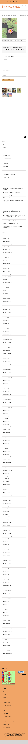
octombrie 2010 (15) (7, 628)
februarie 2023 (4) (7, 268)
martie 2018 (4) (6, 391)
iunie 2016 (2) (6, 446)
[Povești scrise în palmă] (19, 90)
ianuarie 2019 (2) (6, 366)
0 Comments (19, 40)
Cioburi (4, 150)
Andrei (4, 226)
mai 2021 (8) (5, 325)
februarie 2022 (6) (7, 301)
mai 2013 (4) (5, 547)
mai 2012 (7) (5, 577)
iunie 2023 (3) (6, 257)
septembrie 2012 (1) (7, 566)
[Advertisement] (14, 114)
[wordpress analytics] (24, 674)
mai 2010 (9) (5, 642)
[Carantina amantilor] (4, 95)
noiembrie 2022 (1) (7, 276)
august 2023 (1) (6, 255)
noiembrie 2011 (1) (7, 593)
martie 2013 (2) (6, 552)
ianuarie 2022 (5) (6, 304)
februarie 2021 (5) (7, 334)
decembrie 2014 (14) (7, 495)
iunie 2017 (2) (6, 416)
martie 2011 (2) (6, 615)
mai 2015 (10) (6, 481)
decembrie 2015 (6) (7, 462)
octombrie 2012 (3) (7, 563)
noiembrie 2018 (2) (7, 372)
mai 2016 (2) (5, 448)
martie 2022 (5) (6, 298)
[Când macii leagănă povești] (4, 90)
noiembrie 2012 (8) (7, 560)
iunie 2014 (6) (6, 511)
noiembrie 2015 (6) (7, 465)
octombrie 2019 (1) (7, 353)
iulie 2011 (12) (6, 604)
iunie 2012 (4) (6, 574)
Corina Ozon (6, 40)
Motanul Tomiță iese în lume (9, 197)
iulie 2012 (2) (5, 571)
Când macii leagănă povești (9, 195)
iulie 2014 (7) (5, 508)
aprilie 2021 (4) (6, 328)
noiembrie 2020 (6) (7, 342)
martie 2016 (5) (6, 454)
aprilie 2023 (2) (6, 263)
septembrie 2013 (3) (7, 536)
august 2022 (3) (6, 285)
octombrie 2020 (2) (7, 345)
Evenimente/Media (7, 158)
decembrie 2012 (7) (7, 557)
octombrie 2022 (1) (7, 279)
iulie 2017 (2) (5, 413)
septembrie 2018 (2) (7, 377)
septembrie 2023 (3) (7, 252)
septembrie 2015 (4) (7, 470)
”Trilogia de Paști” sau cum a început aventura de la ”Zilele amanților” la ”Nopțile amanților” (12, 211)
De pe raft (5, 152)
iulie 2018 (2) (5, 383)
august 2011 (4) (6, 601)
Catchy (4, 147)
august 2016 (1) (6, 443)
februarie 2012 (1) (7, 585)
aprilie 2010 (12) (6, 645)
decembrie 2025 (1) (7, 241)
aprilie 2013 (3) (6, 549)
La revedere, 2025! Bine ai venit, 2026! (11, 192)
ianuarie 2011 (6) (6, 620)
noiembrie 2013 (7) (7, 530)
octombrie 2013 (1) (7, 533)
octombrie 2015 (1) (7, 467)
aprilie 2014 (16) (6, 516)
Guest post (5, 160)
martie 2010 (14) (6, 647)
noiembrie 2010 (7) (7, 626)
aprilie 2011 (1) (6, 612)
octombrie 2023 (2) (7, 249)
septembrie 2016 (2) (7, 440)
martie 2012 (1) (6, 582)
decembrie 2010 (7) (7, 623)
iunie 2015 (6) (6, 478)
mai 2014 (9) (5, 514)
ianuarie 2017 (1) (6, 429)
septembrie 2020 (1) (7, 347)
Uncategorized (6, 177)
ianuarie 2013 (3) (6, 555)
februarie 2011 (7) (7, 617)
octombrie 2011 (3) (7, 596)
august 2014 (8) (6, 506)
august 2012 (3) (6, 568)
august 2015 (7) (6, 473)
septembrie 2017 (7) (7, 407)
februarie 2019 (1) (7, 364)
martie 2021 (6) (6, 331)
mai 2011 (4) (5, 609)
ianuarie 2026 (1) (6, 238)
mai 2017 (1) (5, 418)
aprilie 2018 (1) (6, 388)
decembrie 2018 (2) (7, 369)
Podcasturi (5, 166)
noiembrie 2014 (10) (7, 497)
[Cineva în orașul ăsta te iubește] (14, 90)
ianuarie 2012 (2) (6, 587)
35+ (3, 144)
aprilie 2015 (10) (6, 484)
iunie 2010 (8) (6, 639)
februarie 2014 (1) (7, 522)
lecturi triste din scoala (14, 220)
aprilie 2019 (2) (6, 358)
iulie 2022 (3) (6, 287)
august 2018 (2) (6, 380)
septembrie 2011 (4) (7, 598)
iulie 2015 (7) (5, 476)
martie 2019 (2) (6, 361)
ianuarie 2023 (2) (6, 271)
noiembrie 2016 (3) (7, 435)
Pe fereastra (5, 163)
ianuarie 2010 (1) (6, 650)
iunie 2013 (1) (6, 544)
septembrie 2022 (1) (7, 282)
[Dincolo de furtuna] (9, 95)
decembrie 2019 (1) (7, 350)
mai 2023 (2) (5, 260)
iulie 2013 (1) (5, 541)
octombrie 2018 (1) (7, 375)
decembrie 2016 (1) (7, 432)
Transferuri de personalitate (9, 174)
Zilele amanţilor (6, 180)
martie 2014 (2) (6, 519)
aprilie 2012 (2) (6, 579)
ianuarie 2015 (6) (6, 492)
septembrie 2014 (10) (7, 503)
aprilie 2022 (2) (6, 295)
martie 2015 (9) (6, 486)
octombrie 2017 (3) (7, 405)
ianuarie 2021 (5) (6, 336)
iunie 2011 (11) (6, 607)
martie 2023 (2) (6, 265)
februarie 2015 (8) (7, 489)
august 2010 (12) (6, 634)
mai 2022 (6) (5, 293)
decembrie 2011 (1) (7, 590)
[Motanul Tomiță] (9, 90)
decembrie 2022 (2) (7, 274)
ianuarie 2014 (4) (6, 525)
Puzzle (4, 171)
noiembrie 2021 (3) (7, 309)
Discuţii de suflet (6, 155)
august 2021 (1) (6, 317)
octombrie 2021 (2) (7, 312)
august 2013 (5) (6, 538)
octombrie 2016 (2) (7, 437)
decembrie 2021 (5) (7, 306)
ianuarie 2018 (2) (6, 396)
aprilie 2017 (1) (6, 421)
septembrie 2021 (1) (7, 315)
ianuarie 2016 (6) (6, 459)
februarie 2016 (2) (7, 456)
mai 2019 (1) (5, 356)
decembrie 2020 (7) (7, 339)
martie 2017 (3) (6, 424)
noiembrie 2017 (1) (7, 402)
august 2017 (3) (6, 410)
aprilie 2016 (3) (6, 451)
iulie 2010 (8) (6, 637)
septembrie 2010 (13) (7, 631)
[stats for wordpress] (21, 671)
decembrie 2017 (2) (7, 399)
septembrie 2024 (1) (7, 244)
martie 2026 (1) (6, 235)
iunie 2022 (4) (6, 290)
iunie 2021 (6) (6, 323)
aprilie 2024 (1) (6, 246)
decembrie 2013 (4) (7, 527)
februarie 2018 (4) (7, 394)
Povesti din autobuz (7, 169)
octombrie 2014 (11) (7, 500)
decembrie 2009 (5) (7, 653)
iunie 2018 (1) (6, 385)
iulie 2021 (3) (5, 320)
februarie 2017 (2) (7, 426)
